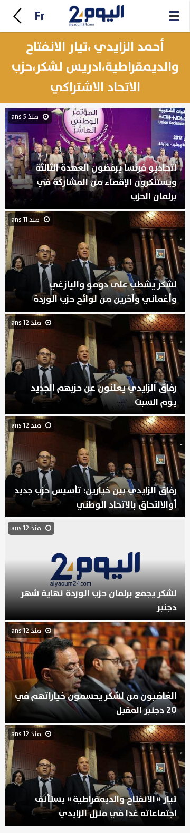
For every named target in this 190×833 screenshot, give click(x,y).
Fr (39, 16)
